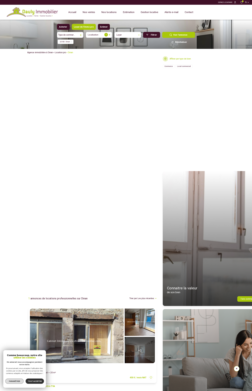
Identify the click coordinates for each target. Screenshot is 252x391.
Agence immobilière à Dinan (40, 52)
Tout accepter (35, 381)
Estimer (104, 27)
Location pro (60, 52)
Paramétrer (14, 381)
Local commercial (44, 372)
